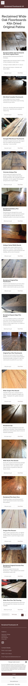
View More (20, 73)
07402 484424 (8, 653)
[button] (26, 662)
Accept (14, 674)
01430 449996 (8, 650)
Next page (14, 614)
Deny (14, 677)
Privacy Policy (17, 684)
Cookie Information (10, 684)
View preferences (14, 681)
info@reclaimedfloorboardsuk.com (13, 656)
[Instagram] (2, 642)
